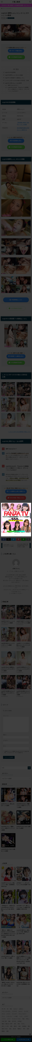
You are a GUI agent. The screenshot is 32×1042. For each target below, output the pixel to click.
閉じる (16, 534)
